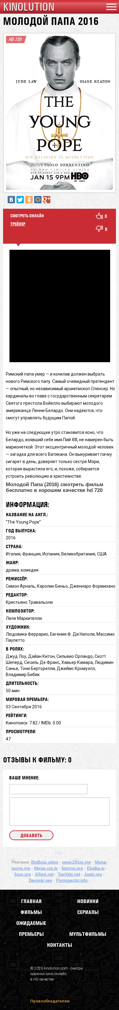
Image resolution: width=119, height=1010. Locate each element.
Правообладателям (50, 1001)
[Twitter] (20, 199)
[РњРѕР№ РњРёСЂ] (37, 199)
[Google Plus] (46, 199)
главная (31, 901)
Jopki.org (93, 874)
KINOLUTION (28, 7)
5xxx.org (22, 874)
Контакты (59, 945)
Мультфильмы (87, 934)
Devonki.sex (40, 880)
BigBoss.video (44, 862)
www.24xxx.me (76, 862)
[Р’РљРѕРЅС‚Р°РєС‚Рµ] (11, 199)
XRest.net (44, 874)
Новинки (88, 901)
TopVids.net (69, 874)
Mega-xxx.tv (46, 868)
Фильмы (31, 912)
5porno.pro (72, 868)
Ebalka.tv (96, 868)
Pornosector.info (72, 880)
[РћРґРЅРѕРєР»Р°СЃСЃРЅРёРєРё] (29, 199)
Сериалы (88, 912)
